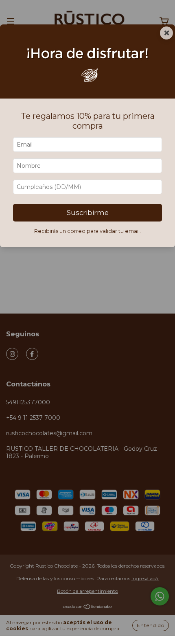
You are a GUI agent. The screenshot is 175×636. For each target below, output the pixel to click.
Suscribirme (88, 212)
